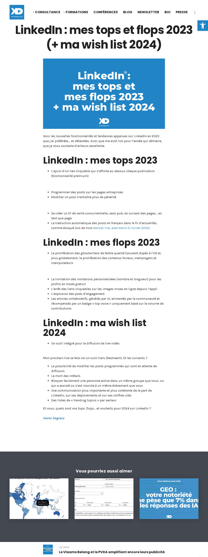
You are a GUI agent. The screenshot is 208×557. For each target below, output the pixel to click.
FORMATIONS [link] (77, 12)
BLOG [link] (127, 12)
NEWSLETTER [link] (148, 12)
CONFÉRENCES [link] (105, 12)
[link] (202, 25)
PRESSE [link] (182, 12)
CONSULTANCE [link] (47, 12)
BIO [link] (167, 12)
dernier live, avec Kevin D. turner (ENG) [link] (121, 228)
